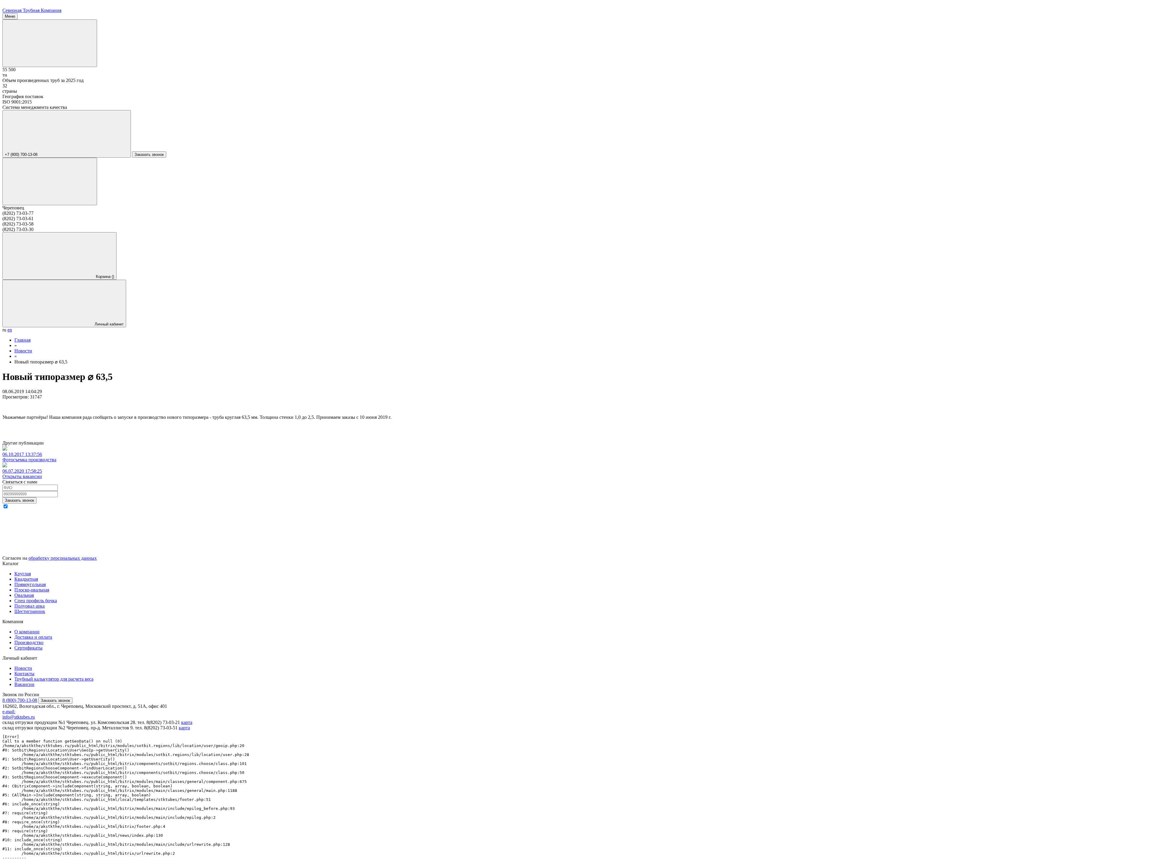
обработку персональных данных (62, 558)
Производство (28, 642)
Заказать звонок (149, 154)
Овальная (24, 595)
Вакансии (24, 684)
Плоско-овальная (31, 589)
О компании (27, 631)
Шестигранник (29, 611)
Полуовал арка (29, 606)
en (9, 329)
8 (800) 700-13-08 (19, 700)
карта (186, 722)
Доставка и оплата (33, 637)
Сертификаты (28, 647)
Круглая (22, 573)
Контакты (24, 673)
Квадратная (26, 579)
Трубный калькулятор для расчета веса (53, 679)
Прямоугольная (30, 584)
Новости (23, 668)
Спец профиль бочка (35, 600)
